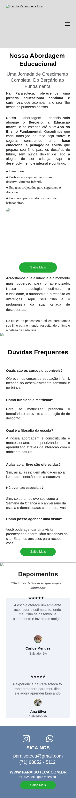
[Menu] (67, 24)
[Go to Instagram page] (26, 738)
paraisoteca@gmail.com (38, 756)
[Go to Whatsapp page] (49, 738)
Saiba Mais (38, 267)
